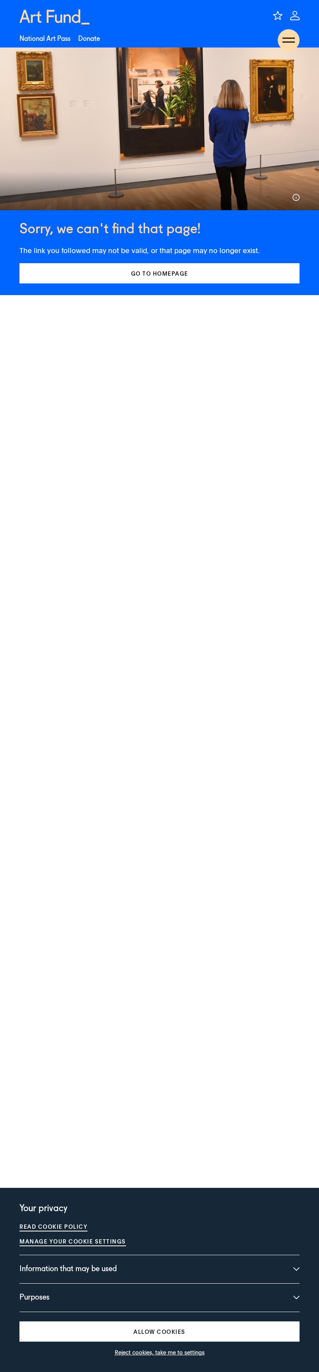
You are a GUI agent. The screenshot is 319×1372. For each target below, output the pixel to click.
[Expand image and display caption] (296, 197)
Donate (89, 38)
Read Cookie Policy (53, 1226)
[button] (159, 273)
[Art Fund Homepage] (54, 17)
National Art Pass (44, 38)
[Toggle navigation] (289, 40)
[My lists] (277, 15)
